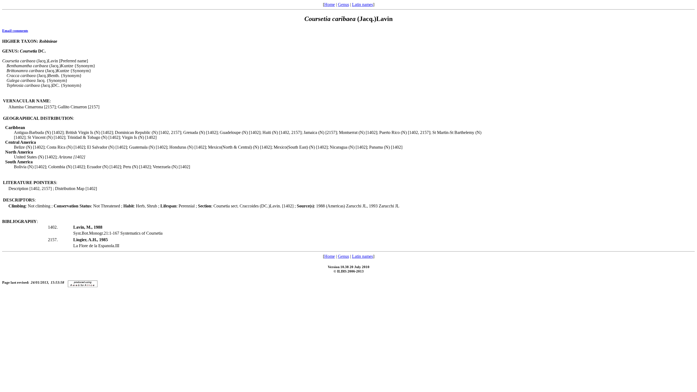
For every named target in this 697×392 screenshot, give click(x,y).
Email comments (15, 31)
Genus (343, 4)
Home (329, 4)
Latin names (362, 4)
